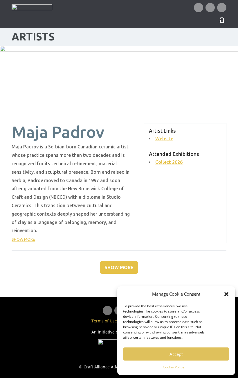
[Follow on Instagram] (221, 7)
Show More (119, 267)
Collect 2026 (169, 162)
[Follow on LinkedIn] (210, 7)
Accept (176, 354)
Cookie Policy (173, 367)
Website (164, 138)
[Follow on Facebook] (198, 7)
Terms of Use (104, 321)
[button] (226, 294)
